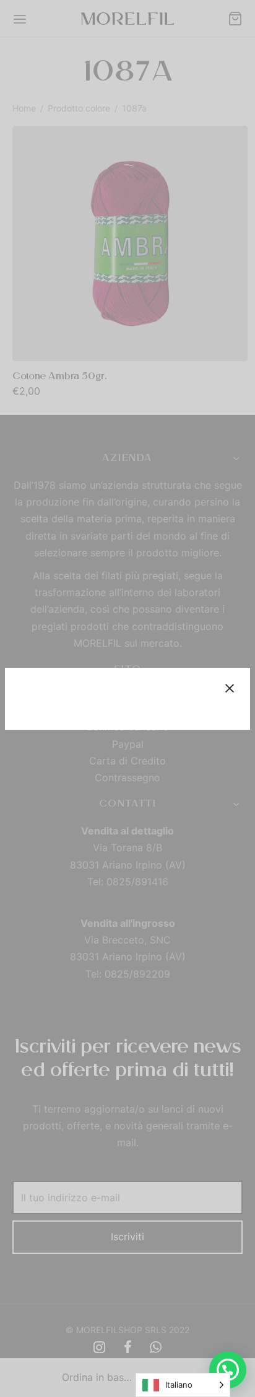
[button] (227, 1369)
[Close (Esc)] (229, 688)
